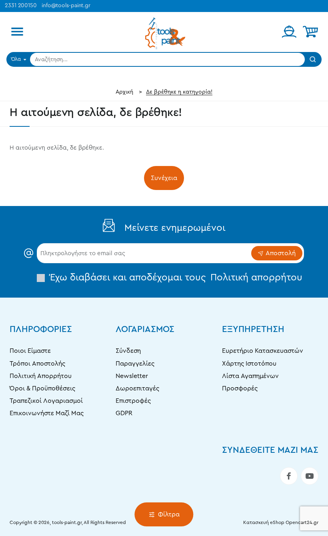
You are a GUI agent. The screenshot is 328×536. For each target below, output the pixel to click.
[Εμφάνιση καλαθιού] (310, 32)
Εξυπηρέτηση (253, 329)
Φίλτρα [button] (169, 514)
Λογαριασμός (145, 329)
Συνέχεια (164, 178)
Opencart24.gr (302, 522)
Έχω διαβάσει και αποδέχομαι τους (174, 277)
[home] (124, 92)
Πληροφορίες (41, 329)
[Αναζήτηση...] (313, 59)
